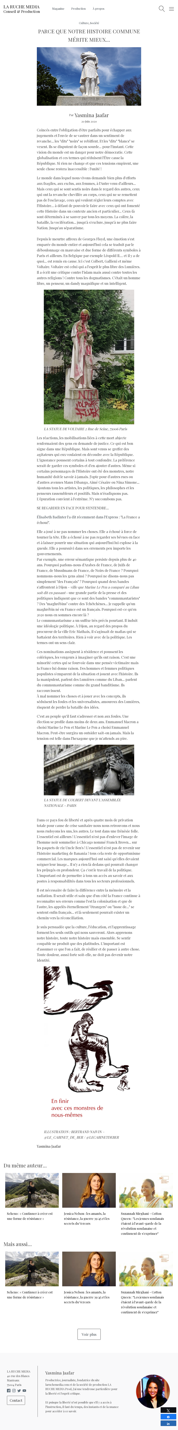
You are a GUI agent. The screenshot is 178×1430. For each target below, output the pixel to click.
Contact (16, 1400)
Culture (84, 23)
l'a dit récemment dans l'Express (77, 517)
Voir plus (89, 1334)
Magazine (58, 8)
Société (94, 23)
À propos (98, 8)
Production (78, 8)
